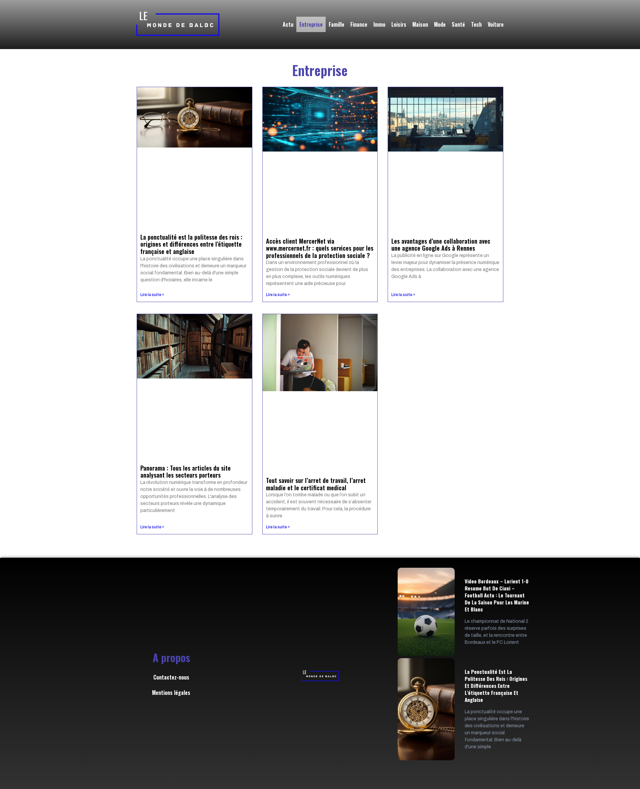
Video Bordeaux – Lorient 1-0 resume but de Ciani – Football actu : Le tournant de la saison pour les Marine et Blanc (497, 595)
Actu (288, 24)
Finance (358, 24)
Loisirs (398, 24)
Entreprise (311, 24)
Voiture (496, 24)
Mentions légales (171, 693)
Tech (476, 24)
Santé (458, 24)
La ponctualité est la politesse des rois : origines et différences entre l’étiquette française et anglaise (191, 244)
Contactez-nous (171, 677)
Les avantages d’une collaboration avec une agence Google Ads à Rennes (440, 245)
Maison (420, 24)
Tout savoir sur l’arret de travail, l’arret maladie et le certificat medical (316, 484)
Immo (379, 24)
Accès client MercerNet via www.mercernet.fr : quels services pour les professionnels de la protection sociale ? (319, 248)
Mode (440, 24)
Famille (336, 24)
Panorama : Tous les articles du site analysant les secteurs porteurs (185, 472)
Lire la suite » (152, 294)
